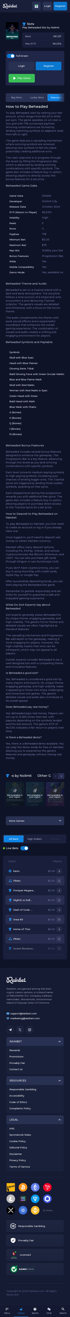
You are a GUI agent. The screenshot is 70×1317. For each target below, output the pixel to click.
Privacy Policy (17, 1160)
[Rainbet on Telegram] (10, 1030)
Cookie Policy (17, 1141)
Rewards (14, 1050)
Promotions (16, 1056)
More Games (16, 820)
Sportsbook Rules (20, 1134)
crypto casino (14, 992)
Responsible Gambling (22, 1089)
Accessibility (16, 1095)
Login (47, 5)
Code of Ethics (18, 1102)
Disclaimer (15, 1153)
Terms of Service (19, 1166)
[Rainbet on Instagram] (29, 1030)
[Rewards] (36, 6)
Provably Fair (17, 1063)
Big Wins (16, 97)
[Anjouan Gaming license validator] (14, 1255)
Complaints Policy (20, 1108)
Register (60, 5)
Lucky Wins (37, 97)
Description (58, 97)
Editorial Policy (18, 1147)
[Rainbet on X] (20, 1030)
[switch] (11, 56)
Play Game (23, 78)
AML (12, 1128)
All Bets (13, 838)
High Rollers (34, 838)
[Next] (61, 776)
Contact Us (16, 1069)
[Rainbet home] (10, 6)
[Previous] (56, 776)
